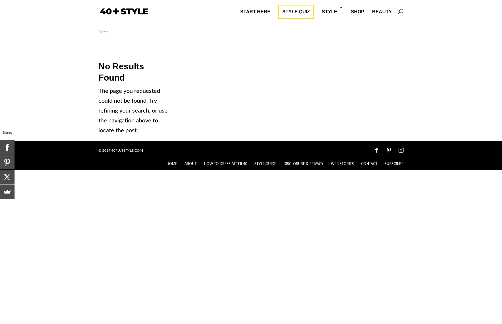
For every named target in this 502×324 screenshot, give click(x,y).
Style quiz (296, 11)
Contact (369, 164)
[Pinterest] (7, 162)
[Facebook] (7, 147)
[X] (7, 177)
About (190, 164)
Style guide (265, 164)
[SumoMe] (7, 191)
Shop (357, 11)
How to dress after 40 (225, 164)
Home (103, 32)
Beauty (382, 11)
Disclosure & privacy (304, 164)
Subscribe (394, 164)
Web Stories (342, 164)
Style (329, 11)
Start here (255, 11)
